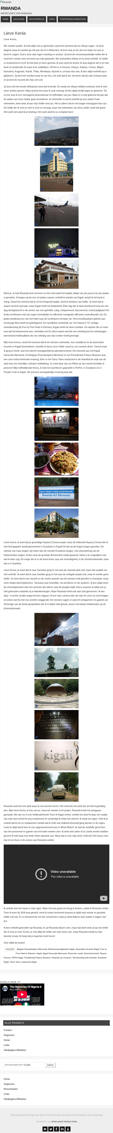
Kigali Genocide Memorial (55, 953)
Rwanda (11, 8)
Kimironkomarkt (91, 953)
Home (7, 1040)
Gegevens (9, 1035)
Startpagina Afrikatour (15, 1050)
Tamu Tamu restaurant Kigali (23, 962)
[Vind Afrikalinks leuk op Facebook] (56, 1129)
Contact (8, 1030)
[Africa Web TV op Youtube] (45, 1129)
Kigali (39, 953)
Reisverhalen (11, 1089)
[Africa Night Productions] (67, 1129)
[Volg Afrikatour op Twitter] (50, 1129)
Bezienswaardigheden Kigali (61, 949)
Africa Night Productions (64, 1122)
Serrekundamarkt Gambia (85, 958)
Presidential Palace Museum (37, 958)
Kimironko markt (75, 953)
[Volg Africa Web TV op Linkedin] (62, 1129)
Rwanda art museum (61, 958)
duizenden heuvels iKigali (87, 949)
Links (6, 1045)
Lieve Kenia (15, 33)
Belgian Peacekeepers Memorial (32, 949)
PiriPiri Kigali (17, 958)
